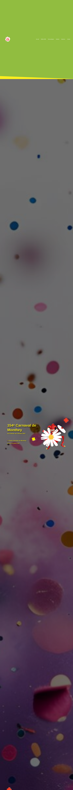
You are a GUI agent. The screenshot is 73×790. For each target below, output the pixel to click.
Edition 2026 (43, 39)
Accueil (37, 39)
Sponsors (63, 39)
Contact (68, 39)
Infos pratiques (51, 39)
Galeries (57, 39)
